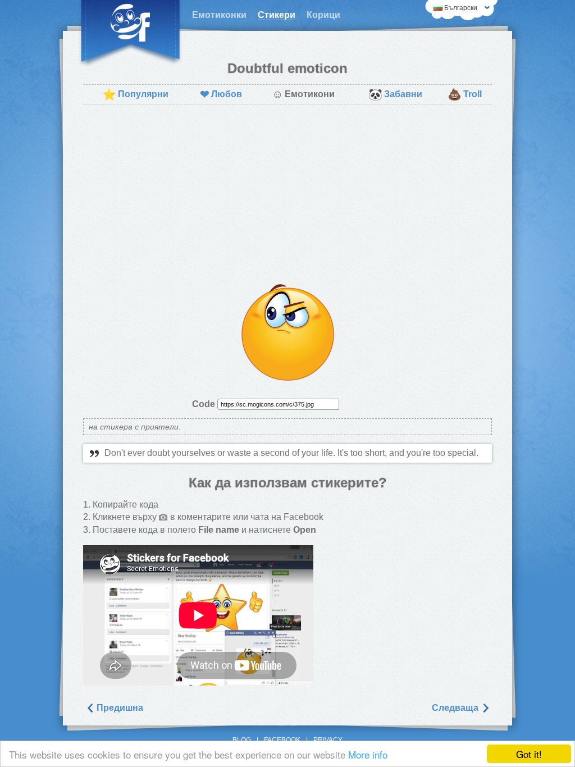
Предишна (118, 708)
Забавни (395, 94)
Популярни (135, 94)
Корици (323, 15)
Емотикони (303, 94)
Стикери (276, 15)
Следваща (456, 708)
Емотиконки (219, 15)
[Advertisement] (287, 194)
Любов (221, 94)
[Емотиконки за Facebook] (130, 33)
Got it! (529, 754)
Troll (465, 94)
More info (367, 754)
